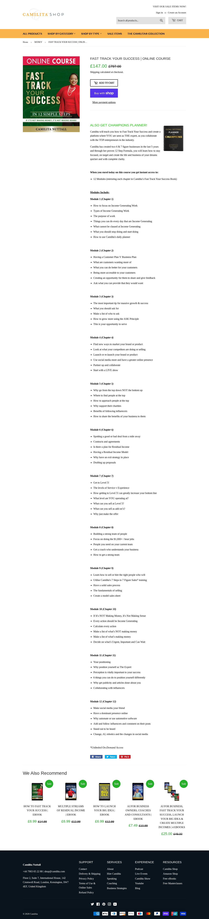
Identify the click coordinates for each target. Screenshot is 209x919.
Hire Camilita (114, 873)
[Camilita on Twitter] (92, 904)
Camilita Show (142, 878)
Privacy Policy (86, 878)
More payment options (104, 102)
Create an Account (177, 12)
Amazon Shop (170, 873)
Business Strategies (117, 888)
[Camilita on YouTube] (115, 904)
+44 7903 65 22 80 (33, 871)
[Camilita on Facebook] (98, 904)
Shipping (94, 72)
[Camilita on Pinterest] (103, 904)
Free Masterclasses (172, 883)
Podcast (139, 869)
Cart (180, 20)
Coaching (112, 883)
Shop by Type (90, 33)
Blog (137, 888)
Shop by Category (61, 33)
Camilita (34, 914)
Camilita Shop (170, 869)
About (110, 869)
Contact (83, 869)
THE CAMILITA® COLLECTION (146, 33)
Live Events (141, 873)
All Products (32, 33)
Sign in (159, 12)
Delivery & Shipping (89, 873)
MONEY (38, 42)
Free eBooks (169, 878)
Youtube (139, 883)
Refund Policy (86, 892)
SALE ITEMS (114, 33)
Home (25, 42)
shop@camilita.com (54, 871)
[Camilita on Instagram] (109, 904)
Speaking (112, 878)
